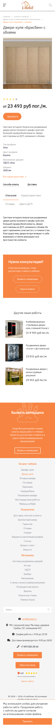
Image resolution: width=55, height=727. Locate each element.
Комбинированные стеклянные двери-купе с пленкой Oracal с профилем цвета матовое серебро (37, 328)
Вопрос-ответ (27, 545)
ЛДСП (28, 569)
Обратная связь (27, 665)
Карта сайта (27, 681)
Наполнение (27, 578)
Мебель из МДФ (27, 504)
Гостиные (27, 482)
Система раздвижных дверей (27, 561)
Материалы (27, 555)
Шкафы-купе (27, 469)
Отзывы (28, 528)
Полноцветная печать (27, 587)
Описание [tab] (10, 195)
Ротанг (27, 565)
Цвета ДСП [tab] (26, 203)
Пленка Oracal (27, 599)
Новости (27, 549)
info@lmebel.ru (29, 619)
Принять (27, 721)
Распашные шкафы (27, 495)
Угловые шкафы (28, 478)
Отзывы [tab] (10, 203)
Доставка (32, 184)
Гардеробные (27, 491)
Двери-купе (27, 474)
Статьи (27, 541)
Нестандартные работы (27, 499)
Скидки (27, 532)
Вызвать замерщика (27, 279)
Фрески (27, 591)
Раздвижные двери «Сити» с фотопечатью (37, 347)
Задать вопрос (27, 289)
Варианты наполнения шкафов (27, 537)
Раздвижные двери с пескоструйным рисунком (37, 372)
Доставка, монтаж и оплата (27, 515)
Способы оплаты (11, 184)
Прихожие (27, 487)
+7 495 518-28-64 (29, 646)
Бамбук (27, 574)
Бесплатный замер (27, 519)
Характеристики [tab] (31, 195)
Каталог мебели (28, 464)
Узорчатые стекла (27, 595)
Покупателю (27, 509)
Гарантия (27, 524)
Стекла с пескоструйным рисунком (27, 582)
